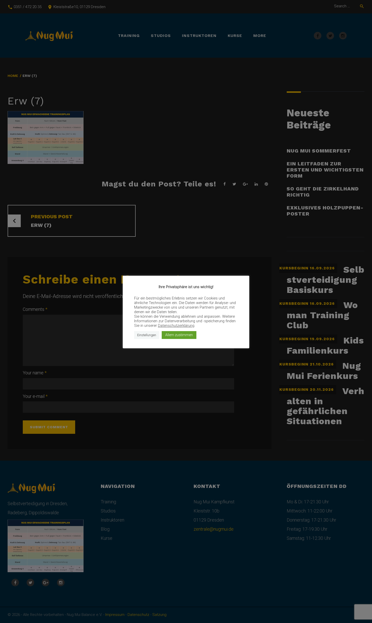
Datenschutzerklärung (176, 325)
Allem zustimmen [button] (179, 335)
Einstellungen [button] (146, 335)
